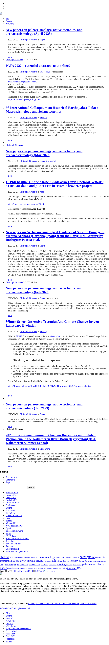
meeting (61, 564)
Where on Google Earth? (17, 551)
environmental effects (31, 560)
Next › (47, 571)
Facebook (10, 639)
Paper (42, 39)
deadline (76, 557)
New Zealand (77, 565)
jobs (30, 565)
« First (15, 571)
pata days (11, 568)
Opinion (9, 528)
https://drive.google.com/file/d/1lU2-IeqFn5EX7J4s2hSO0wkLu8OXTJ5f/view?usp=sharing (49, 386)
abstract (4, 557)
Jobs (42, 192)
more (10, 57)
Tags (8, 482)
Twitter (9, 641)
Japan (23, 565)
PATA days (45, 71)
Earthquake (11, 505)
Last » (52, 571)
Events (9, 21)
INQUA (13, 565)
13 (38, 571)
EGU (17, 561)
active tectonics (16, 557)
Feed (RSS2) (11, 636)
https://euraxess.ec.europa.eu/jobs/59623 (26, 204)
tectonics (63, 568)
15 (43, 571)
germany (104, 561)
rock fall (19, 568)
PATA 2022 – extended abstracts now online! (38, 66)
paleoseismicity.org (14, 531)
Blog (8, 18)
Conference (67, 557)
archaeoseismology (28, 557)
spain (44, 568)
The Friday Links (13, 543)
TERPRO (20, 336)
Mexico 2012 (12, 523)
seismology (38, 568)
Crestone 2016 (12, 502)
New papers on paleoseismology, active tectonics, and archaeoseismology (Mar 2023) (44, 153)
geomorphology (95, 561)
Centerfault (11, 497)
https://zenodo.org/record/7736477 (23, 81)
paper (3, 568)
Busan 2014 (11, 495)
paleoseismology (93, 564)
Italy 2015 (10, 513)
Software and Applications (17, 538)
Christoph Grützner (14, 59)
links (46, 565)
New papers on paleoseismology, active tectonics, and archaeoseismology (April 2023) (44, 31)
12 (36, 571)
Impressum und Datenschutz (18, 628)
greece (7, 564)
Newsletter (10, 621)
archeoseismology (45, 557)
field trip (59, 561)
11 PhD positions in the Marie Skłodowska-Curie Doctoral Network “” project (54, 184)
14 (40, 571)
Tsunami (9, 546)
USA (79, 568)
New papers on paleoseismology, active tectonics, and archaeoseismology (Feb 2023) (44, 290)
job (27, 565)
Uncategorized (52, 161)
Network (10, 24)
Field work (45, 449)
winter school (55, 336)
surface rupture (52, 568)
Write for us (11, 626)
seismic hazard (27, 568)
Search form (11, 477)
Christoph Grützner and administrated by (62, 603)
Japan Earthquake (14, 515)
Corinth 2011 (11, 500)
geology (74, 560)
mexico (69, 565)
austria (58, 557)
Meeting (43, 117)
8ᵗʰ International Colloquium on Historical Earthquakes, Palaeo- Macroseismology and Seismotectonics (52, 109)
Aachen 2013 (12, 492)
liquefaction (52, 565)
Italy (19, 564)
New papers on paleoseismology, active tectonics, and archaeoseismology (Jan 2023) (44, 406)
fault (53, 560)
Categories (10, 480)
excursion (46, 561)
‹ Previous (22, 571)
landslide (36, 564)
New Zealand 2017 (14, 526)
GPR (1, 565)
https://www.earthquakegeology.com (24, 99)
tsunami (71, 568)
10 (32, 571)
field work (67, 561)
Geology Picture (84, 561)
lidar (42, 565)
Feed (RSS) (11, 633)
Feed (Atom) (11, 631)
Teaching (10, 541)
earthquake (87, 557)
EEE (13, 561)
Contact (9, 623)
